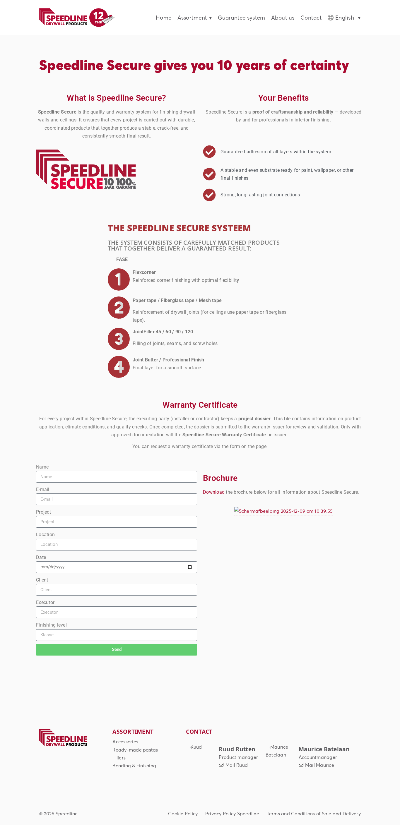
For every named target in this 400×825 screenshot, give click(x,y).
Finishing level (51, 625)
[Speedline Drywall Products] (63, 745)
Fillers (119, 757)
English (344, 17)
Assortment (192, 17)
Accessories (125, 741)
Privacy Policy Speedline (232, 813)
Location (45, 534)
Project (43, 512)
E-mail (42, 489)
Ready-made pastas (135, 750)
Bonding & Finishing (134, 765)
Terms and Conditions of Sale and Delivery (314, 813)
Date (41, 557)
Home (163, 17)
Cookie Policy (183, 813)
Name (42, 467)
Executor (45, 602)
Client (42, 580)
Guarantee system (241, 17)
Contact (311, 17)
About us (283, 17)
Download (214, 492)
